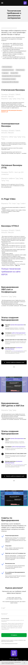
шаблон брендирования (18, 333)
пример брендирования (17, 324)
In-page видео (5, 72)
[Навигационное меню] (2, 3)
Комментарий (5, 618)
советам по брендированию (17, 350)
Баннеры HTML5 (14, 72)
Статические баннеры (7, 66)
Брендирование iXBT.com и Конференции (11, 75)
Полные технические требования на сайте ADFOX (11, 272)
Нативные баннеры (20, 69)
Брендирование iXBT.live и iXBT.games (10, 81)
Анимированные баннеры (7, 69)
